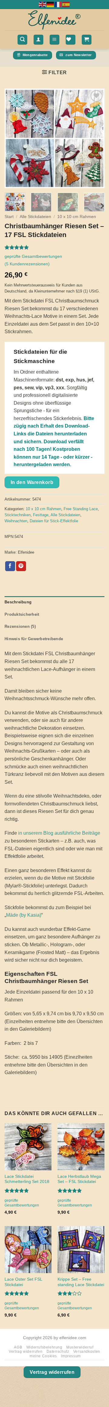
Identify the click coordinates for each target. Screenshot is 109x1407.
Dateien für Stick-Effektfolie (54, 521)
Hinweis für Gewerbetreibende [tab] (34, 639)
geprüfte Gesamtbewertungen (33, 256)
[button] (22, 40)
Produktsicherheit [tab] (22, 614)
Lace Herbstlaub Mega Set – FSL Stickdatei (79, 1179)
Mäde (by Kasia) (23, 915)
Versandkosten (86, 1351)
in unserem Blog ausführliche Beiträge (59, 833)
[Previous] (14, 138)
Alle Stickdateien (35, 216)
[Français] (58, 4)
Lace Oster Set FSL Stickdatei (23, 1282)
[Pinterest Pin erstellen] (21, 566)
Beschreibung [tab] (18, 602)
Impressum (71, 1356)
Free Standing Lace (81, 509)
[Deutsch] (50, 4)
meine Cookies (43, 1356)
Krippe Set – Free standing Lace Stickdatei (81, 1282)
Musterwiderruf (80, 1347)
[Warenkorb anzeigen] (86, 40)
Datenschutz (58, 1351)
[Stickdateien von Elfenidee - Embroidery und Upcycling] (54, 19)
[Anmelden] (38, 40)
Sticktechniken (18, 515)
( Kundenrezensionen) (27, 263)
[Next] (94, 138)
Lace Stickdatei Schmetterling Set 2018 (27, 1179)
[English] (43, 4)
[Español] (66, 4)
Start (9, 216)
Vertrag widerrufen (25, 1351)
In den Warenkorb (32, 482)
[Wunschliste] (70, 40)
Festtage (40, 515)
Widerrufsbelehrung (44, 1347)
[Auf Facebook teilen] (10, 566)
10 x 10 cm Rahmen (76, 216)
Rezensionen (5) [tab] (20, 626)
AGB (18, 1347)
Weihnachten (16, 521)
